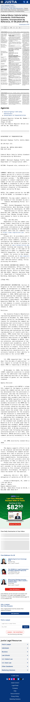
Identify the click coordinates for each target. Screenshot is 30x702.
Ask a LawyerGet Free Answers (7, 605)
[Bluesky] (18, 679)
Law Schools (6, 655)
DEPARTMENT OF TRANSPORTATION (15, 115)
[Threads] (16, 679)
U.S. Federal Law (7, 659)
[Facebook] (12, 679)
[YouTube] (9, 679)
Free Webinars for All (8, 555)
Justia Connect (15, 682)
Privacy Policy (15, 696)
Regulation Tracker (9, 5)
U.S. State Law (6, 663)
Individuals (5, 648)
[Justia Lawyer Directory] (23, 679)
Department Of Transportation (8, 6)
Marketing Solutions (8, 670)
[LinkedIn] (7, 679)
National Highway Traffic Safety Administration (12, 8)
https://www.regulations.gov (13, 232)
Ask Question (15, 613)
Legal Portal (15, 685)
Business (5, 652)
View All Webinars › (15, 589)
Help (15, 691)
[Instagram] (14, 679)
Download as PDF (24, 24)
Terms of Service (15, 693)
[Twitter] (21, 679)
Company (15, 688)
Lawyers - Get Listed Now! (15, 632)
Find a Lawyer (5, 620)
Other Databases (7, 666)
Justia (2, 5)
